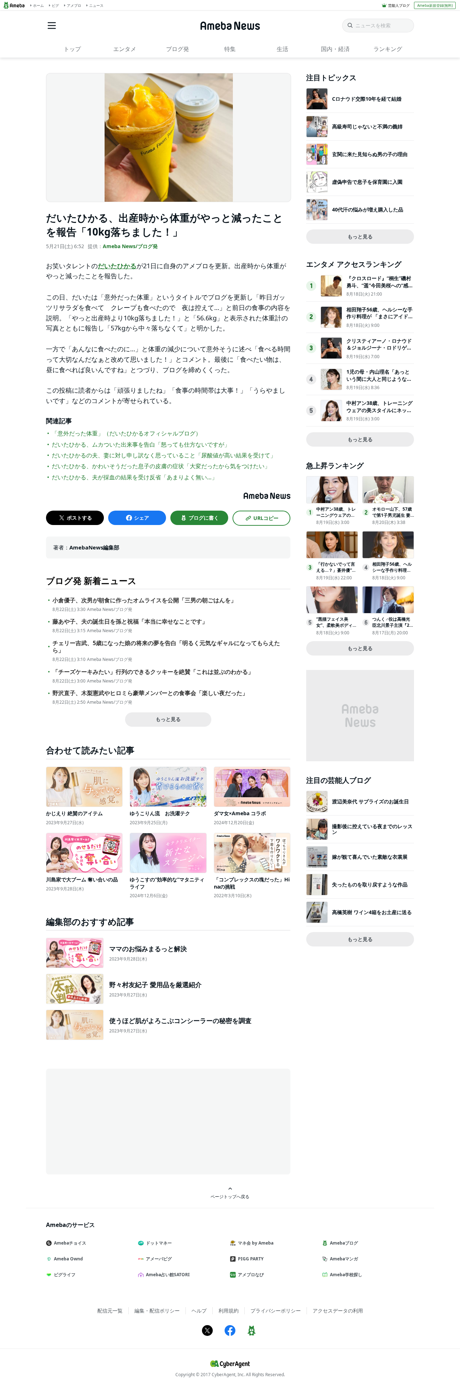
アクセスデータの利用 (338, 1310)
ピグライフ (64, 1275)
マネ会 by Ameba (255, 1243)
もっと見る (168, 719)
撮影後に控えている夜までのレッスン (372, 829)
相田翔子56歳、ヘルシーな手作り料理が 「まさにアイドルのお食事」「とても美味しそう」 (379, 320)
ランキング (387, 49)
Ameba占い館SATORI (168, 1275)
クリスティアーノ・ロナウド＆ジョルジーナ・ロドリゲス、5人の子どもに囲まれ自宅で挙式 (379, 351)
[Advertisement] (111, 1121)
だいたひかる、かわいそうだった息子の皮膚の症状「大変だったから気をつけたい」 (161, 466)
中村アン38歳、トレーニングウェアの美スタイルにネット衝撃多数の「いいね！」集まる (379, 414)
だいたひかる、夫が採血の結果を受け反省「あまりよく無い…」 (134, 477)
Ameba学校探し (346, 1275)
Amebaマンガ (344, 1259)
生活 (282, 49)
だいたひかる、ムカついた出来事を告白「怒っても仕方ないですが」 (141, 444)
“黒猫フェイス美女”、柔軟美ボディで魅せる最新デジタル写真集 (336, 628)
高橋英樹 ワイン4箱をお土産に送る (372, 912)
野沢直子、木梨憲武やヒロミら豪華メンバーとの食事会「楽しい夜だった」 (150, 693)
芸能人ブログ (399, 5)
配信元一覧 (110, 1310)
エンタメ (124, 49)
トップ (72, 49)
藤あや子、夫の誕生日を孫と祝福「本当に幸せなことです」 (130, 621)
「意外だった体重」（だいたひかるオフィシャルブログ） (126, 433)
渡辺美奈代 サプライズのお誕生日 (370, 801)
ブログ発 (177, 49)
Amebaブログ (344, 1243)
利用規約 (228, 1310)
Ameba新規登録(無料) (435, 5)
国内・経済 (335, 49)
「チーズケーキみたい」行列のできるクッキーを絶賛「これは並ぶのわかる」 (153, 672)
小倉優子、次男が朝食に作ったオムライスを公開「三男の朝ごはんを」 (144, 600)
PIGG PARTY (250, 1259)
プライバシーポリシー (275, 1310)
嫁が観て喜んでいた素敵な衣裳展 (370, 856)
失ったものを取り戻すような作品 (370, 884)
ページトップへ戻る (230, 1196)
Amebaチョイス (70, 1243)
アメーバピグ (159, 1259)
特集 (230, 49)
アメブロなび (251, 1275)
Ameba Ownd (68, 1259)
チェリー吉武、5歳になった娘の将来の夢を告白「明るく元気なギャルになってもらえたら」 (166, 646)
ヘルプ (199, 1310)
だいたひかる (117, 265)
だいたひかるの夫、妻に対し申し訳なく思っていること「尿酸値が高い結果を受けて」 (164, 455)
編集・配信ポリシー (157, 1310)
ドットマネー (159, 1243)
